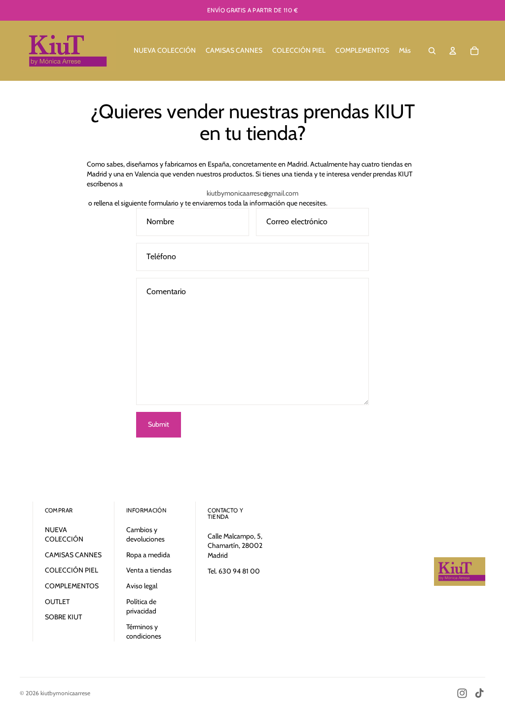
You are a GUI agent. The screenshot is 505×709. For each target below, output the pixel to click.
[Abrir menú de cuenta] (453, 51)
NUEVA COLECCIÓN (64, 534)
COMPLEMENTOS (72, 585)
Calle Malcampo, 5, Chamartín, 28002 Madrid (235, 546)
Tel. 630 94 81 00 (234, 571)
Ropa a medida (148, 554)
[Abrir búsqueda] (432, 51)
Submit (158, 424)
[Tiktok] (479, 693)
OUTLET (57, 601)
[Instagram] (462, 693)
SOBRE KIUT (63, 616)
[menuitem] (405, 51)
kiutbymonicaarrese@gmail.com (252, 193)
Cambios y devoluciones (145, 534)
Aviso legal (141, 585)
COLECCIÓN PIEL (71, 570)
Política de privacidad (141, 606)
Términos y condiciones (143, 631)
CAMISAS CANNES (73, 554)
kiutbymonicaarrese (65, 693)
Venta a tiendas (149, 570)
